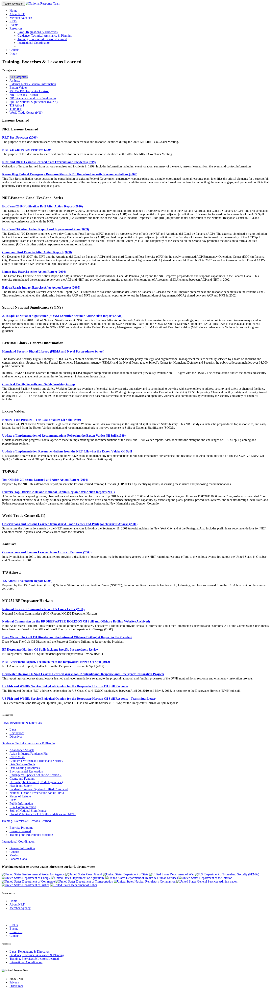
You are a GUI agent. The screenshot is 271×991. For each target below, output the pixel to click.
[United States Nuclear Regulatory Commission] (145, 881)
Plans (13, 800)
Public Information (21, 803)
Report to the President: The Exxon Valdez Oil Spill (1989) (41, 419)
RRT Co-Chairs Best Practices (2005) (27, 149)
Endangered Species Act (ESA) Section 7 (36, 775)
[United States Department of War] (171, 874)
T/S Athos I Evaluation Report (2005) (27, 580)
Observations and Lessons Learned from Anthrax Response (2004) (46, 552)
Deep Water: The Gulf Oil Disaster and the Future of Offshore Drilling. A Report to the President (67, 637)
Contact (14, 49)
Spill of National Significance (28, 810)
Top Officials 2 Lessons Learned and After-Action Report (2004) (45, 479)
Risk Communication (23, 807)
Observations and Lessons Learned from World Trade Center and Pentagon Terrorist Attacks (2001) (69, 524)
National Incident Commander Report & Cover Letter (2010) (43, 609)
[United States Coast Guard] (83, 874)
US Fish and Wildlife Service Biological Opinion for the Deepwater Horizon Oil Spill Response (65, 686)
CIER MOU (17, 757)
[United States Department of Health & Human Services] (141, 878)
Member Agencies (21, 17)
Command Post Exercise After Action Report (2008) (37, 252)
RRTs (13, 21)
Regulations (17, 733)
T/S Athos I (17, 105)
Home (13, 10)
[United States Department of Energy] (26, 878)
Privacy (14, 982)
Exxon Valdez (18, 87)
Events (14, 25)
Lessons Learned (20, 831)
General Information (22, 848)
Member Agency (20, 908)
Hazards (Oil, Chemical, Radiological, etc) (36, 782)
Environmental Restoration (26, 771)
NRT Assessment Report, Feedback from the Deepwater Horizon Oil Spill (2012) (56, 661)
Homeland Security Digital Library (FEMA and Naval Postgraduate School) (53, 351)
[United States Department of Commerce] (28, 881)
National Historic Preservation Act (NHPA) (37, 792)
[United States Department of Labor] (73, 885)
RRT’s (14, 925)
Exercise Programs (21, 827)
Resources (16, 28)
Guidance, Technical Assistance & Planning (44, 35)
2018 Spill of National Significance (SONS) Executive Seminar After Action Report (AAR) (62, 315)
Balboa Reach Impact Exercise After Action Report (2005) (41, 287)
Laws (13, 729)
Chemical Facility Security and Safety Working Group (38, 384)
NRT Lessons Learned (24, 94)
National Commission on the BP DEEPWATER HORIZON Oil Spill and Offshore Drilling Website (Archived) (76, 621)
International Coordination (33, 42)
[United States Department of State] (125, 874)
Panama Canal (19, 859)
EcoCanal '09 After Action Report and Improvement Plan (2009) (45, 229)
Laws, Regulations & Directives (37, 32)
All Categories (19, 77)
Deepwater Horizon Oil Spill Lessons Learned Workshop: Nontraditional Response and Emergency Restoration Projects (83, 674)
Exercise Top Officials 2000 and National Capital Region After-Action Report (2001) (58, 492)
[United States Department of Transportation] (84, 881)
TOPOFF (16, 109)
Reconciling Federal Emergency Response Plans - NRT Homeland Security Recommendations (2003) (69, 174)
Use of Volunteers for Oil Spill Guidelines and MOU (43, 814)
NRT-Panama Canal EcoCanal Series (33, 98)
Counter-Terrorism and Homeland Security (36, 760)
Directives (16, 736)
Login (13, 53)
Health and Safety (21, 785)
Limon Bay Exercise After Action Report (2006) (34, 271)
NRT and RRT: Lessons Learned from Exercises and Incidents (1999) (49, 162)
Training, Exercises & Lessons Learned (42, 39)
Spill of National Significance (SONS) (34, 102)
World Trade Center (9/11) (26, 112)
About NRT (17, 14)
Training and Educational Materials (31, 834)
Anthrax (15, 80)
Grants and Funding (22, 778)
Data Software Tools (22, 764)
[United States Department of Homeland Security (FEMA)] (227, 874)
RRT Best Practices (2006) (19, 137)
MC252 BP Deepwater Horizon (29, 91)
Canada (14, 851)
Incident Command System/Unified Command (39, 789)
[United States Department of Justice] (25, 885)
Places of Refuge (20, 796)
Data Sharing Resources (25, 768)
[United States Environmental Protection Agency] (33, 874)
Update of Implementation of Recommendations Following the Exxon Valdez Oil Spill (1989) (64, 435)
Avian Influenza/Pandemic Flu (29, 753)
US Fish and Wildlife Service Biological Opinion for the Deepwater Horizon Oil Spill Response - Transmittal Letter (79, 698)
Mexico (14, 855)
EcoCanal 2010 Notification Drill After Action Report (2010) (42, 206)
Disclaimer (16, 986)
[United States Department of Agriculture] (78, 878)
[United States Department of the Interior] (205, 878)
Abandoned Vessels (22, 750)
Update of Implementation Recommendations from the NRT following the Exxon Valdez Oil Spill (67, 451)
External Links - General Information (33, 84)
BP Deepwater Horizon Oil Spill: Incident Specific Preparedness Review (50, 649)
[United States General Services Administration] (206, 881)
